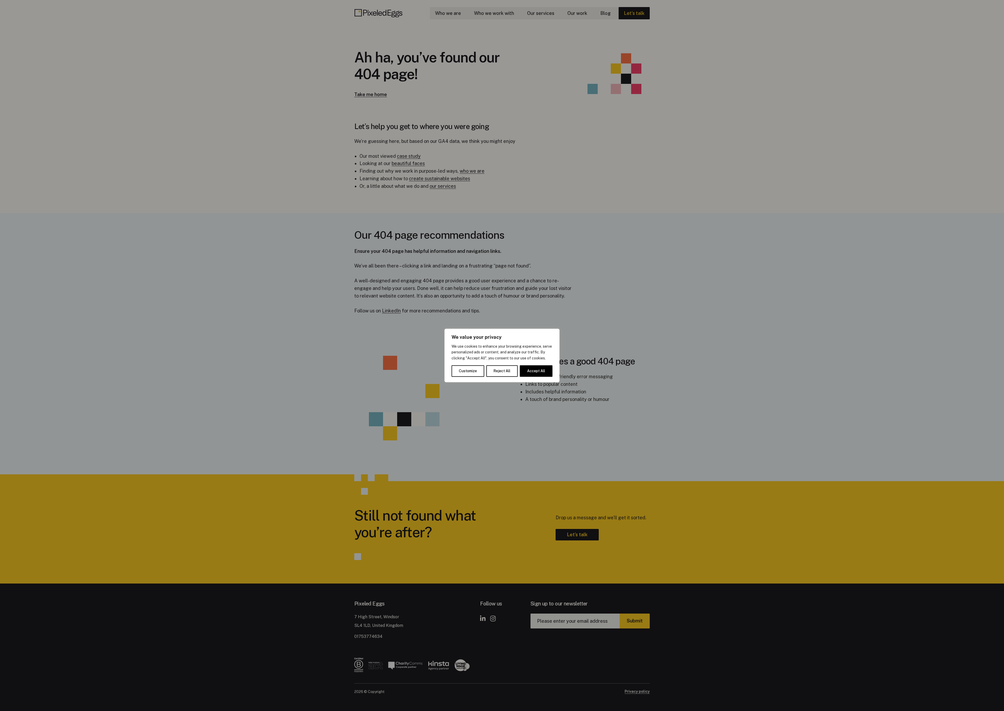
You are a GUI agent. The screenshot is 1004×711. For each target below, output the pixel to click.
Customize (468, 371)
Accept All (536, 371)
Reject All (501, 371)
